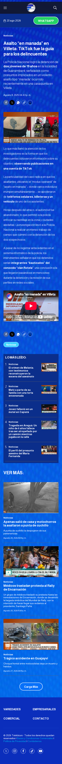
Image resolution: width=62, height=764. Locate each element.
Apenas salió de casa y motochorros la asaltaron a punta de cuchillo (29, 523)
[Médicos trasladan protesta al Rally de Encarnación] (31, 561)
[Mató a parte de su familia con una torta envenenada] (49, 389)
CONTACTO (41, 718)
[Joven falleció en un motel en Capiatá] (49, 408)
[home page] (31, 7)
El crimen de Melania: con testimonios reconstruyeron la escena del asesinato (21, 372)
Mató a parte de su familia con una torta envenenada (21, 393)
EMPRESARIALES (44, 709)
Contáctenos (35, 741)
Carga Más (31, 686)
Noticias (8, 35)
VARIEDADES (12, 709)
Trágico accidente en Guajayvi (25, 658)
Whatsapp (46, 20)
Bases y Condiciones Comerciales (35, 738)
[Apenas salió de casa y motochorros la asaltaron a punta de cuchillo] (31, 497)
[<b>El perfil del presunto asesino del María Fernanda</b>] (49, 450)
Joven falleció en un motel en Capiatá (21, 410)
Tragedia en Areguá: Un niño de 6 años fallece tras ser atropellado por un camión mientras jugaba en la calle (23, 431)
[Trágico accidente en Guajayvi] (31, 634)
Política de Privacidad (14, 741)
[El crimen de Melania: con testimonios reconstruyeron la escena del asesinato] (49, 367)
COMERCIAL (11, 718)
